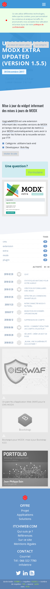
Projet (25, 510)
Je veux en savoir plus (19, 44)
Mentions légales (25, 544)
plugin (24, 259)
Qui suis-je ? (25, 531)
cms (24, 241)
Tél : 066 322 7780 (25, 560)
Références (25, 535)
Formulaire (35, 172)
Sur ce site (25, 540)
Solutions (25, 519)
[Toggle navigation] (44, 4)
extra (24, 250)
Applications (25, 515)
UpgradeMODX (10, 121)
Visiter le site (10, 153)
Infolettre (25, 565)
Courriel (25, 556)
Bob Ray (24, 147)
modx (24, 255)
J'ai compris (41, 44)
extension (24, 246)
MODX (43, 124)
